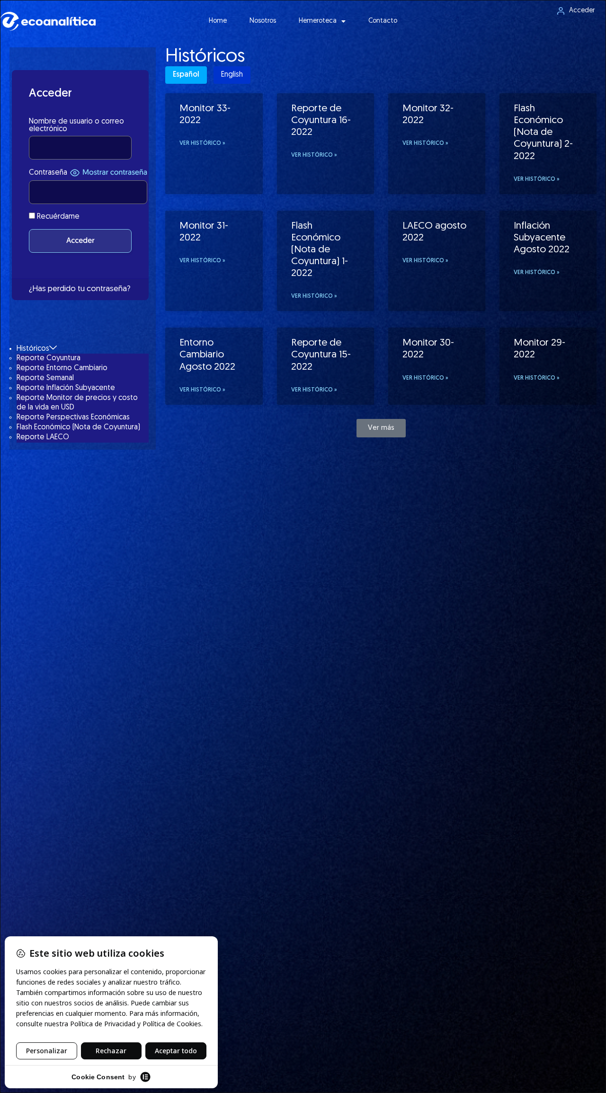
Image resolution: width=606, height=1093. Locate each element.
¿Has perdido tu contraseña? (80, 289)
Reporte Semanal (45, 378)
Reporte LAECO (43, 437)
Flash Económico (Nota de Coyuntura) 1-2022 (319, 250)
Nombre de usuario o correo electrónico (76, 125)
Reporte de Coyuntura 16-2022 (321, 120)
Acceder (582, 10)
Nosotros (263, 21)
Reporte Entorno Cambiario (62, 368)
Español (186, 75)
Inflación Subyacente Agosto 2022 (542, 238)
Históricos (33, 349)
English (232, 75)
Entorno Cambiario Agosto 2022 (207, 355)
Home (218, 21)
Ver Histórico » (202, 143)
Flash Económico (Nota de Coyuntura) (78, 427)
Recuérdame (57, 217)
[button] (381, 428)
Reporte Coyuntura (48, 358)
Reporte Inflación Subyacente (66, 388)
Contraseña (48, 173)
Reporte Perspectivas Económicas (73, 417)
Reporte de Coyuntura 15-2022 (321, 355)
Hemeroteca (318, 21)
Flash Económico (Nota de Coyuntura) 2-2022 (543, 132)
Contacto (382, 21)
